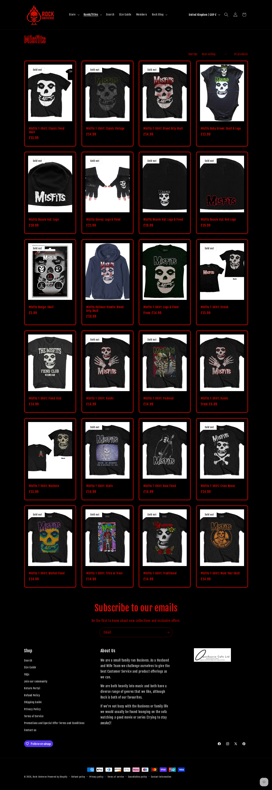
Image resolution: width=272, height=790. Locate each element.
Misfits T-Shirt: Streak (215, 307)
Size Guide (30, 667)
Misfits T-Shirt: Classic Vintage (105, 128)
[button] (74, 14)
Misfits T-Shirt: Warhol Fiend (47, 573)
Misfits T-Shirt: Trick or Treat (104, 573)
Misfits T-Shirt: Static (99, 486)
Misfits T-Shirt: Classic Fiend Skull (47, 130)
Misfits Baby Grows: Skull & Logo (221, 128)
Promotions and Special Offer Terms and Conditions (54, 723)
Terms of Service (34, 716)
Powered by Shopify (57, 776)
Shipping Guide (33, 702)
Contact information (161, 776)
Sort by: (193, 54)
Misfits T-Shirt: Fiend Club (45, 398)
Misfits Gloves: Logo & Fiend (103, 219)
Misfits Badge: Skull (41, 307)
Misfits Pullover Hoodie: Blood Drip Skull (105, 309)
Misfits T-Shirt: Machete (44, 486)
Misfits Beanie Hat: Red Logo (218, 219)
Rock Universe (40, 776)
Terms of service (116, 776)
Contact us (30, 730)
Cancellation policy (137, 776)
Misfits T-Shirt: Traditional (160, 573)
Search (28, 660)
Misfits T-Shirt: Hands (100, 398)
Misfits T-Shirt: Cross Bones (218, 486)
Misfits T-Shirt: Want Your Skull (220, 573)
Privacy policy (96, 776)
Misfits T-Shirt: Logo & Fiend (161, 307)
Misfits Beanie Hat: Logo (44, 219)
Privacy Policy (32, 709)
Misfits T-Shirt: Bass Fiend (159, 486)
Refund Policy (32, 695)
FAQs (26, 674)
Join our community (36, 681)
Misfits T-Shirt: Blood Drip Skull (163, 128)
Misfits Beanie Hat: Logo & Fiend (163, 219)
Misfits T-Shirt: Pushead (158, 398)
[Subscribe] (168, 632)
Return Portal (32, 688)
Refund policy (78, 776)
